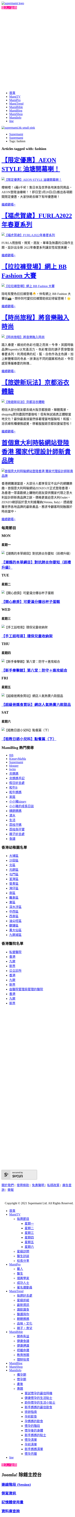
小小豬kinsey (17, 801)
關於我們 (8, 1185)
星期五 (29, 1242)
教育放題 (23, 1355)
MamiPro (15, 100)
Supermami (16, 134)
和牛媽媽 (15, 792)
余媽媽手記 (17, 778)
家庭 (12, 797)
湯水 (12, 815)
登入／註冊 (9, 7)
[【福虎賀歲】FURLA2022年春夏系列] (28, 235)
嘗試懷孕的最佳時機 (38, 1393)
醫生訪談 (23, 1256)
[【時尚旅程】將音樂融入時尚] (23, 337)
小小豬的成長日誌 (21, 806)
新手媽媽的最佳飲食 (38, 1407)
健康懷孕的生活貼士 (38, 1398)
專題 (20, 1388)
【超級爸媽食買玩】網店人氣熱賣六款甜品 (36, 705)
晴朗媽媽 (15, 810)
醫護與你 (23, 1314)
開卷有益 (23, 1336)
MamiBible (16, 107)
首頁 (12, 93)
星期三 (29, 1232)
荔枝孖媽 (15, 824)
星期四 (29, 1237)
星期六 (29, 1246)
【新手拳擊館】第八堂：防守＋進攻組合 (34, 670)
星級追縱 (23, 1300)
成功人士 (23, 1282)
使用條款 (23, 1185)
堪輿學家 (23, 1278)
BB (11, 755)
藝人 (20, 1269)
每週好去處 (24, 1295)
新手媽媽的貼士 (35, 1435)
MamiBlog (15, 110)
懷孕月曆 (31, 1453)
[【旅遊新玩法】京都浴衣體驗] (23, 402)
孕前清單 (31, 1444)
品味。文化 (24, 1323)
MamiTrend (16, 103)
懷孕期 (21, 1379)
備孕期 (21, 1374)
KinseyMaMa (17, 758)
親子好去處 (17, 834)
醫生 (20, 1273)
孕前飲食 (31, 1416)
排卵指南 (31, 1412)
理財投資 (23, 1359)
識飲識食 (23, 1309)
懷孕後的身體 (34, 1430)
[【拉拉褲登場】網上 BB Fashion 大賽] (28, 286)
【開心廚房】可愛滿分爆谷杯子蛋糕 (31, 602)
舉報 (11, 1189)
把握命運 (23, 1350)
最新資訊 (23, 1305)
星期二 (29, 1228)
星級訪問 (23, 1251)
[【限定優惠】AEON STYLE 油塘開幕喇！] (32, 179)
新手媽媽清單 (34, 1449)
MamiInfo (15, 117)
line (11, 121)
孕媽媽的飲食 (34, 1421)
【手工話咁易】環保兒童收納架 (27, 636)
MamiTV (15, 96)
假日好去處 (17, 783)
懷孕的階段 (32, 1425)
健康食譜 (23, 1341)
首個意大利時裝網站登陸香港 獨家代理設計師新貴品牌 (36, 451)
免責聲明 (38, 1185)
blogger (13, 765)
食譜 (12, 838)
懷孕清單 (31, 1439)
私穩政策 (53, 1185)
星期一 (29, 1223)
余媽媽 (13, 773)
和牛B (13, 787)
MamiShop (16, 114)
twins (12, 769)
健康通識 (23, 1345)
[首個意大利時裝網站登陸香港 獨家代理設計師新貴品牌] (37, 475)
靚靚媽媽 (23, 1319)
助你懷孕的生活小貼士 (40, 1402)
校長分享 (23, 1260)
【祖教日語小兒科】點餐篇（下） (29, 739)
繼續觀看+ (9, 204)
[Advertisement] (37, 49)
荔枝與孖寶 (17, 829)
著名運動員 (24, 1287)
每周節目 (23, 1219)
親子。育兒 (24, 1328)
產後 (20, 1384)
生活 (12, 820)
